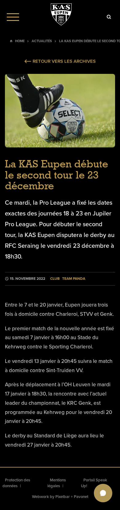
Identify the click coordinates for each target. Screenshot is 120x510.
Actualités (42, 41)
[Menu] (13, 17)
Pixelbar (62, 496)
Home (20, 41)
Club (55, 278)
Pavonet (81, 496)
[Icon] (109, 17)
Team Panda (73, 278)
